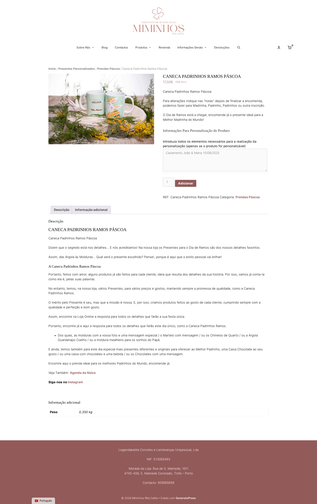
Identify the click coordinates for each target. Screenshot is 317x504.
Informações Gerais (190, 47)
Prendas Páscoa (108, 68)
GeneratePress (186, 498)
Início (52, 68)
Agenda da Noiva (83, 373)
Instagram (75, 382)
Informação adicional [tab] (91, 210)
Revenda (164, 47)
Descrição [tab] (61, 210)
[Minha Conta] (279, 47)
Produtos (141, 47)
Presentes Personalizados (76, 68)
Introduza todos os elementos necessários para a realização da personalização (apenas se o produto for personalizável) (209, 144)
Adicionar (185, 183)
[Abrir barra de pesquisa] (238, 47)
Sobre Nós (83, 47)
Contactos (121, 47)
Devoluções (221, 47)
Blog (105, 47)
